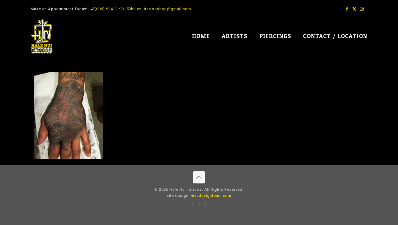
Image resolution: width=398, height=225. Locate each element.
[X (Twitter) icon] (354, 9)
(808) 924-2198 (109, 9)
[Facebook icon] (347, 9)
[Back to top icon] (199, 177)
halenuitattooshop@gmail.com (161, 9)
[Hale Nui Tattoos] (42, 36)
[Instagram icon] (362, 9)
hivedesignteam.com (211, 195)
